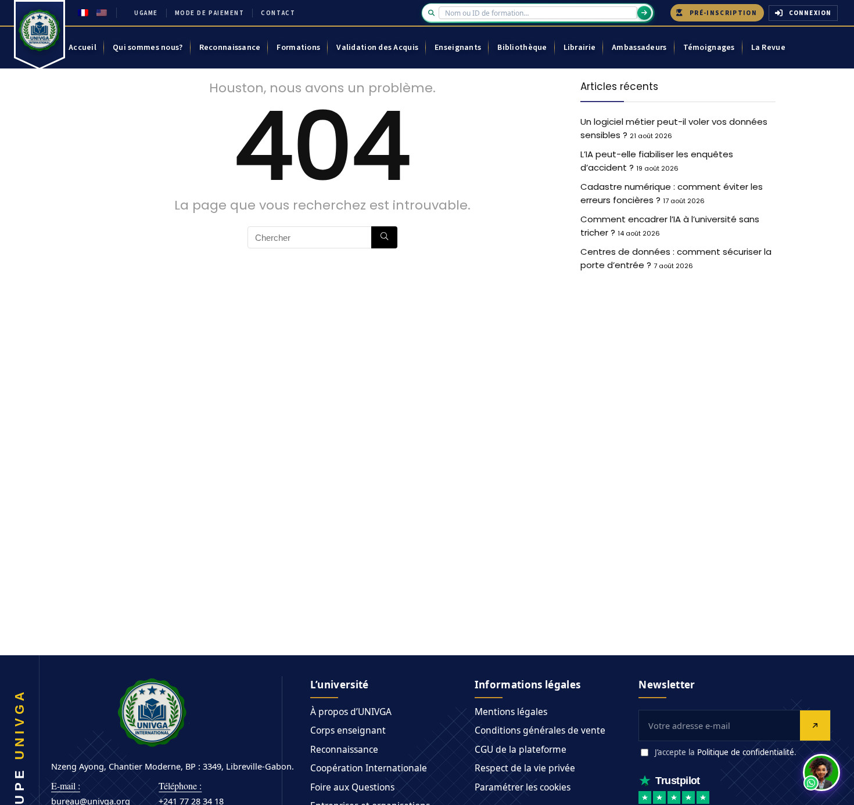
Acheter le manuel (504, 444)
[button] (821, 772)
